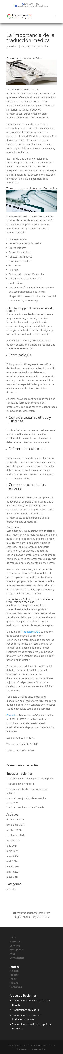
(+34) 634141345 (40, 916)
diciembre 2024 (15, 819)
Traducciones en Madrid (20, 783)
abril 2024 (12, 861)
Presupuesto (17, 949)
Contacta (11, 715)
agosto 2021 (13, 871)
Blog (12, 953)
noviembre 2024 (15, 824)
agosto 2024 (13, 840)
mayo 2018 (12, 876)
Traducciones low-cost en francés (25, 807)
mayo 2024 (12, 856)
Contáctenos (17, 957)
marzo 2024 (12, 866)
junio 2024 (12, 850)
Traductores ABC (30, 631)
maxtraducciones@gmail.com (33, 912)
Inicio (13, 937)
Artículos (43, 46)
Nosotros (15, 941)
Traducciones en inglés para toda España (29, 778)
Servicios (15, 945)
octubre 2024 (13, 830)
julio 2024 (11, 845)
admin (14, 46)
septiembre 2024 (15, 835)
